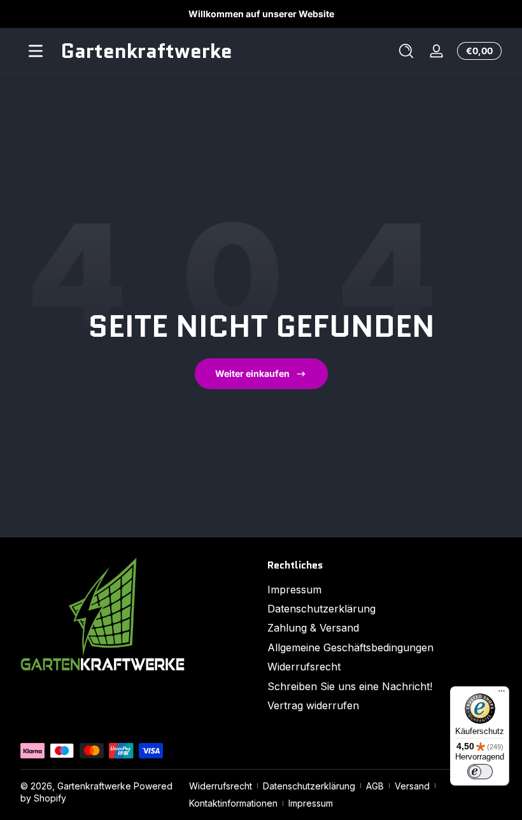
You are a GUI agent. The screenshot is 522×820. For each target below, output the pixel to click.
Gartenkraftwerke (94, 786)
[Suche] (406, 51)
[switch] (480, 771)
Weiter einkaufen (252, 373)
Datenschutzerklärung (321, 608)
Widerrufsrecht (304, 666)
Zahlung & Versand (313, 627)
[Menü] (35, 51)
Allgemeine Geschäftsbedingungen (350, 647)
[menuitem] (384, 590)
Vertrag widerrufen (313, 705)
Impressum (294, 589)
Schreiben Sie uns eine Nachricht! (349, 686)
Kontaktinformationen (233, 803)
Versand (412, 786)
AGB (375, 786)
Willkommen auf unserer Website (261, 13)
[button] (406, 51)
